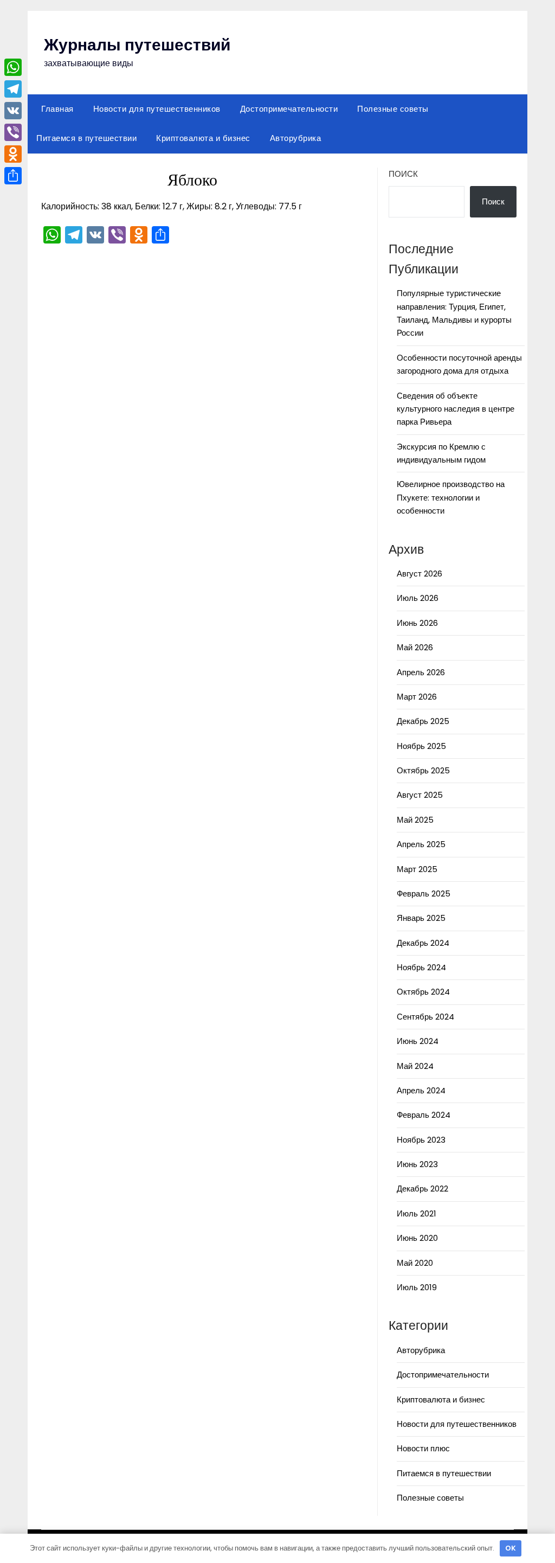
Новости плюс (423, 1448)
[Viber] (13, 132)
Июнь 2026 (417, 623)
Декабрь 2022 (422, 1188)
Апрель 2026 (421, 672)
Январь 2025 (421, 918)
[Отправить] (13, 176)
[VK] (13, 110)
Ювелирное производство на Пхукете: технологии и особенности (451, 497)
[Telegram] (13, 89)
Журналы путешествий (137, 44)
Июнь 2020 (417, 1238)
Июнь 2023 (417, 1164)
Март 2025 (417, 869)
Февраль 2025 (423, 893)
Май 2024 (415, 1066)
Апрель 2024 (421, 1090)
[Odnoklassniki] (13, 154)
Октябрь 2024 (423, 991)
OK (510, 1548)
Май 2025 (415, 819)
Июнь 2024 (417, 1041)
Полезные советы (393, 108)
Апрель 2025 (421, 844)
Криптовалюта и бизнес (203, 138)
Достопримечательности (289, 108)
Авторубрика (295, 138)
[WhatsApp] (13, 67)
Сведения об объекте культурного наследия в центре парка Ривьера (455, 409)
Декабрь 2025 (423, 721)
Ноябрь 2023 (421, 1139)
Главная (57, 108)
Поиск (403, 174)
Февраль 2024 (423, 1114)
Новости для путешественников (157, 108)
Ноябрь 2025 (421, 746)
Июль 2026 (417, 598)
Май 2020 (415, 1263)
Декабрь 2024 (423, 943)
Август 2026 (419, 573)
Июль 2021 (416, 1213)
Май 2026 (415, 647)
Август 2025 (420, 794)
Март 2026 (417, 696)
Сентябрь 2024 (425, 1016)
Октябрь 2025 (423, 770)
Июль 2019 (417, 1287)
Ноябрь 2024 (421, 967)
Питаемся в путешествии (86, 138)
